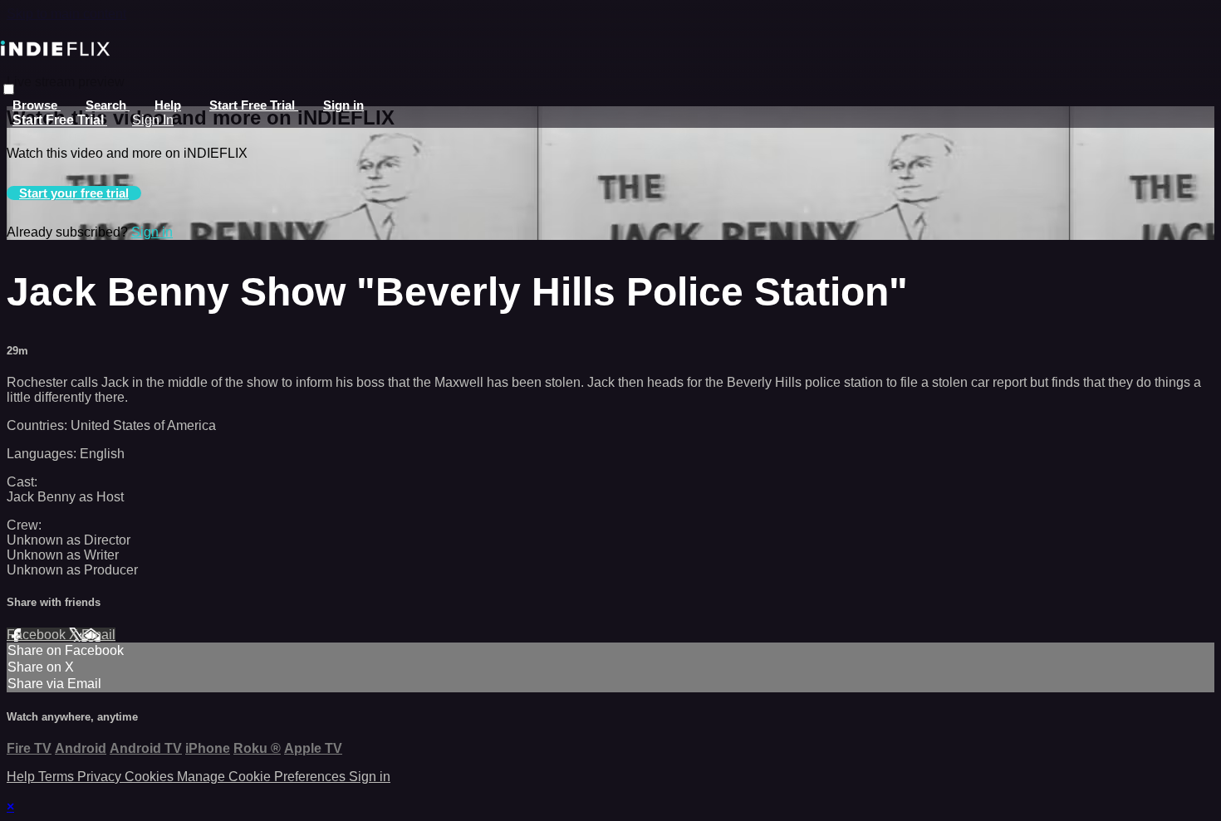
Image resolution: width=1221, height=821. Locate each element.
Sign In (153, 120)
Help (167, 105)
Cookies (151, 777)
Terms (57, 777)
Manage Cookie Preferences (263, 777)
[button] (8, 89)
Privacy (101, 777)
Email (98, 635)
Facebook (38, 635)
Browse (36, 105)
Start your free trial (74, 193)
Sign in (343, 105)
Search (108, 105)
